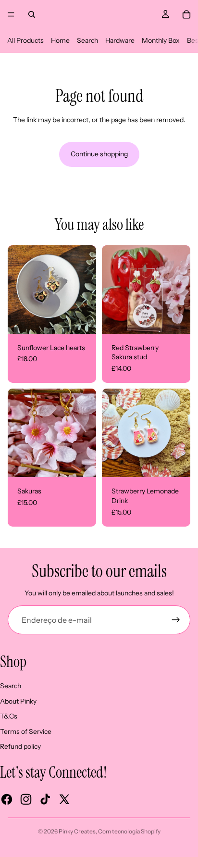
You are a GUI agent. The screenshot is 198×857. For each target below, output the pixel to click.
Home (60, 40)
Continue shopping (99, 154)
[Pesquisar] (31, 14)
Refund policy (20, 746)
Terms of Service (25, 731)
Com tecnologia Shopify (129, 831)
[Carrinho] (186, 14)
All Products (25, 40)
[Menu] (11, 14)
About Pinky (18, 701)
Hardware (120, 40)
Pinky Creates (77, 831)
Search (87, 40)
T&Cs (8, 716)
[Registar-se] (176, 620)
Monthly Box (161, 40)
